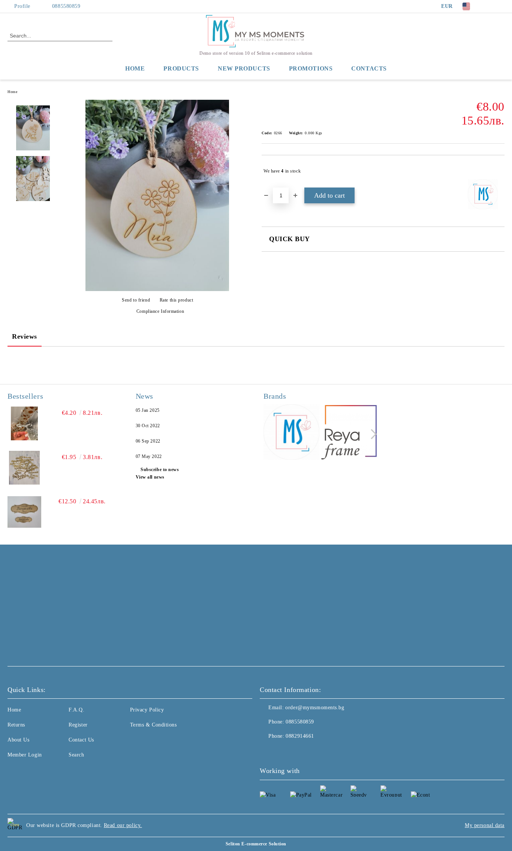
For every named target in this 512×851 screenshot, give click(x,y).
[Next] (372, 434)
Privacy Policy (147, 710)
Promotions (311, 68)
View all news (150, 477)
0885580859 (66, 6)
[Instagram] (500, 6)
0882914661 (300, 736)
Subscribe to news (160, 469)
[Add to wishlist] (499, 171)
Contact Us (81, 740)
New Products (244, 68)
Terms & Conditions (153, 725)
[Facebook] (489, 6)
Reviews (24, 336)
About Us (18, 740)
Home (135, 68)
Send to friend (136, 300)
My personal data (485, 825)
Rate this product (176, 300)
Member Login (24, 755)
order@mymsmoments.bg (314, 707)
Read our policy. (123, 825)
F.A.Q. (76, 710)
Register (78, 725)
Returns (16, 725)
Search (76, 755)
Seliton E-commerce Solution (256, 843)
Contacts (368, 68)
